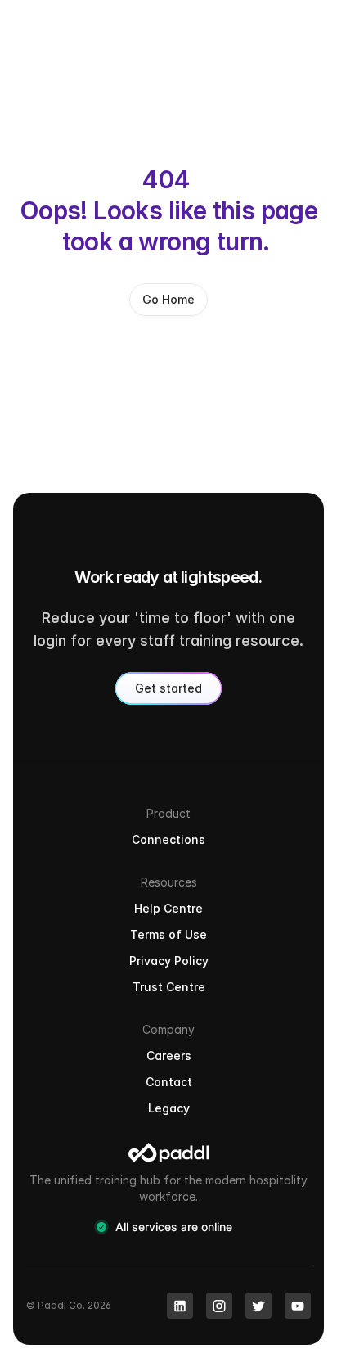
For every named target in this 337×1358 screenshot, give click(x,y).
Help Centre (168, 908)
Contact (169, 1082)
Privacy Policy (169, 961)
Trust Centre (169, 987)
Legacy (169, 1108)
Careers (168, 1055)
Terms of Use (168, 934)
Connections (168, 839)
